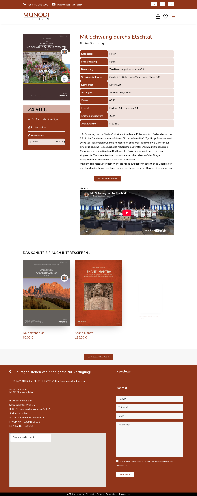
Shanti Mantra (84, 333)
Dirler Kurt (115, 84)
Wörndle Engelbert (120, 92)
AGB (69, 494)
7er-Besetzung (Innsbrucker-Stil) (127, 69)
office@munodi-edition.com (69, 4)
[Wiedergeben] (29, 140)
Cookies (100, 494)
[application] (46, 142)
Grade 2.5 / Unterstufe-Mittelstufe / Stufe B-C (134, 77)
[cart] (172, 16)
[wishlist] (165, 16)
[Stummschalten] (63, 140)
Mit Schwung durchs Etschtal (146, 333)
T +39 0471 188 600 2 (20, 381)
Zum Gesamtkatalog (98, 357)
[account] (158, 16)
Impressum (79, 494)
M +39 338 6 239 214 (45, 381)
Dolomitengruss (33, 333)
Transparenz (124, 494)
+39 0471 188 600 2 (38, 4)
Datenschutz (111, 494)
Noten (112, 53)
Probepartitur (38, 127)
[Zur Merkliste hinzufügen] (67, 263)
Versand (90, 494)
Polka (112, 61)
